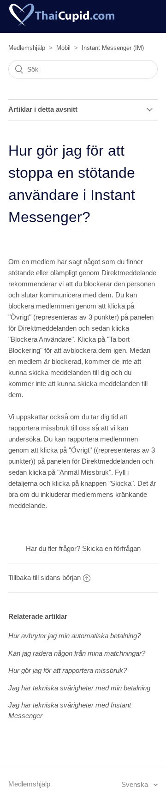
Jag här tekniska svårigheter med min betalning (79, 688)
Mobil (63, 47)
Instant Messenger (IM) (113, 47)
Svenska (135, 784)
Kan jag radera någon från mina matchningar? (76, 653)
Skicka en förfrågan (111, 548)
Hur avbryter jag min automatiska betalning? (74, 636)
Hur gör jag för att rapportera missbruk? (67, 670)
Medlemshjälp (26, 47)
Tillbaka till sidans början (44, 577)
